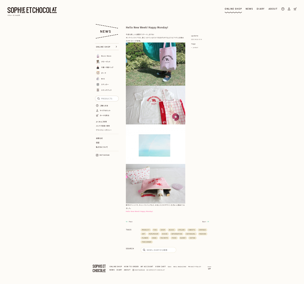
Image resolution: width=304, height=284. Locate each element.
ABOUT (127, 270)
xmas (154, 238)
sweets (192, 230)
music (171, 230)
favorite (164, 238)
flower (145, 238)
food (174, 238)
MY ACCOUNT (147, 266)
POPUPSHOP (153, 234)
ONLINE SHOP (115, 266)
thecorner (146, 242)
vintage (202, 230)
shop (163, 230)
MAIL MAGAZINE (179, 266)
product (195, 47)
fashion (202, 234)
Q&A (169, 266)
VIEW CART (160, 266)
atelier (181, 230)
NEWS (112, 270)
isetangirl (190, 234)
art (143, 234)
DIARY (119, 270)
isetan (192, 238)
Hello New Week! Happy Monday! (139, 211)
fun (155, 230)
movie (164, 234)
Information (176, 234)
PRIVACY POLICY (194, 266)
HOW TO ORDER (131, 266)
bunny (183, 238)
